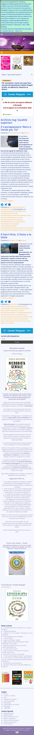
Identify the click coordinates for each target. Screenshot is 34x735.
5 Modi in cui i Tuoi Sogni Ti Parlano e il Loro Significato (17, 634)
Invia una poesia (9, 701)
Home (4, 75)
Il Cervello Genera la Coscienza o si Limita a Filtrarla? (16, 628)
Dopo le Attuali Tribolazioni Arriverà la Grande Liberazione (15, 651)
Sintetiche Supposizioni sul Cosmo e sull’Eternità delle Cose (14, 646)
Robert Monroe (9, 713)
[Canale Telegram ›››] (17, 96)
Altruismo (4, 306)
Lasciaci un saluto (9, 696)
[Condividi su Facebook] (8, 205)
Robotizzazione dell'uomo (16, 228)
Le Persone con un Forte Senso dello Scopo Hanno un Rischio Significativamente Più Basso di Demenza (16, 659)
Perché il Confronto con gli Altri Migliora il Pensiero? (16, 665)
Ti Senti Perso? (8, 638)
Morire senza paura (10, 722)
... (17, 441)
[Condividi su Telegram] (2, 205)
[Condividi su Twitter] (5, 205)
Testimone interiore (12, 319)
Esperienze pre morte (11, 717)
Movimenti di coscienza (12, 222)
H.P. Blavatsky (12, 310)
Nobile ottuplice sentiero (13, 315)
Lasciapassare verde (12, 220)
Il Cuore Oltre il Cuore (10, 649)
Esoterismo (13, 304)
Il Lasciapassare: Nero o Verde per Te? (16, 128)
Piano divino (10, 224)
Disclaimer (7, 706)
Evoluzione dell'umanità (17, 215)
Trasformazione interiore (12, 321)
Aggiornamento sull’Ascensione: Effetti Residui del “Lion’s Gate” (15, 643)
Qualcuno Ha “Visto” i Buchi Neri (13, 654)
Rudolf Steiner (8, 715)
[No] (32, 730)
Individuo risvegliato (16, 313)
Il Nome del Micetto (9, 631)
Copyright (7, 708)
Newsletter (7, 703)
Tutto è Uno (25, 321)
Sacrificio (21, 317)
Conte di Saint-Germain (11, 720)
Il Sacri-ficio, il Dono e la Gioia (16, 236)
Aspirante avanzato (13, 306)
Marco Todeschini (9, 718)
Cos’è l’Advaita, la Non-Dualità (13, 637)
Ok (17, 732)
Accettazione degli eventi (9, 211)
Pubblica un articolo (10, 699)
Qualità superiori (12, 317)
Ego (8, 308)
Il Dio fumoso (8, 724)
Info (5, 697)
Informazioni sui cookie (11, 704)
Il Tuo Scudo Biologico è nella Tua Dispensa (17, 656)
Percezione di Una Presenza (12, 663)
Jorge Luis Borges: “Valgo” (11, 640)
